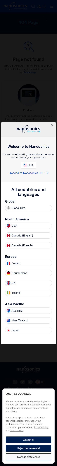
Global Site (18, 208)
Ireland (16, 292)
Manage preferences (28, 456)
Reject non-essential (28, 448)
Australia (17, 310)
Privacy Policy (41, 427)
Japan (15, 330)
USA (30, 165)
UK (13, 282)
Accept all (28, 439)
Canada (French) (22, 245)
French (16, 263)
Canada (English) (22, 235)
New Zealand (20, 320)
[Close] (52, 125)
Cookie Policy (17, 430)
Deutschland (19, 273)
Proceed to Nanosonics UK (25, 173)
